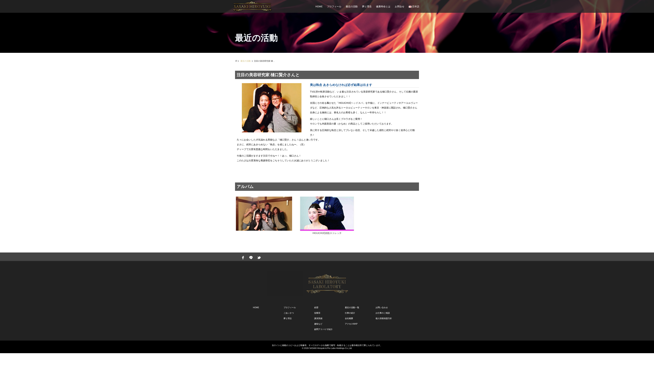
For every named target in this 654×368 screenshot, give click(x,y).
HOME (319, 6)
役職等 (317, 313)
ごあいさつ (289, 313)
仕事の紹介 (350, 313)
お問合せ (399, 6)
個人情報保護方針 (384, 318)
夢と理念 (367, 6)
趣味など (318, 324)
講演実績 (318, 318)
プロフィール (334, 6)
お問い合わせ (382, 307)
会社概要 (349, 318)
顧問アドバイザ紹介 (323, 329)
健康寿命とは (383, 6)
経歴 (316, 307)
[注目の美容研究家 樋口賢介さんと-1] (272, 107)
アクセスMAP (351, 324)
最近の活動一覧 (352, 307)
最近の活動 (352, 6)
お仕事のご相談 (383, 313)
